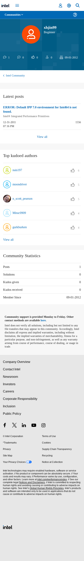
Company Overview (16, 361)
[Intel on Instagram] (43, 425)
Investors (9, 383)
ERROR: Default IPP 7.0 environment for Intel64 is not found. (40, 109)
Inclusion (9, 406)
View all (42, 136)
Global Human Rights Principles (45, 488)
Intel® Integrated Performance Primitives (28, 116)
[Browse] (14, 17)
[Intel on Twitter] (14, 425)
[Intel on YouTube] (33, 425)
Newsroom (10, 376)
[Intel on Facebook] (4, 425)
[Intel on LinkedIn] (24, 425)
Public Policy (12, 413)
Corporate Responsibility (20, 398)
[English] (69, 5)
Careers (8, 391)
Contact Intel (12, 369)
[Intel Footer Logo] (8, 526)
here (45, 320)
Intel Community (16, 76)
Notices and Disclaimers (31, 482)
